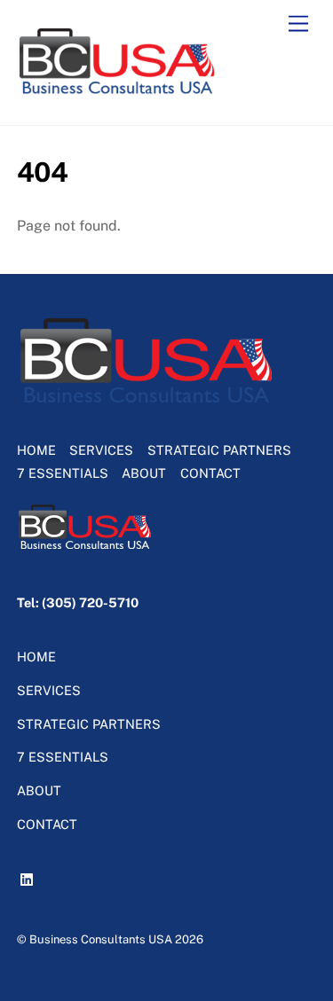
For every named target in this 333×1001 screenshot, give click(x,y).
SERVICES (101, 449)
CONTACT (210, 473)
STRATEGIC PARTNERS (219, 449)
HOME (36, 449)
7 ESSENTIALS (62, 473)
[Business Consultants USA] (117, 93)
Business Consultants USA (100, 939)
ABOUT (144, 473)
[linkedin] (29, 876)
